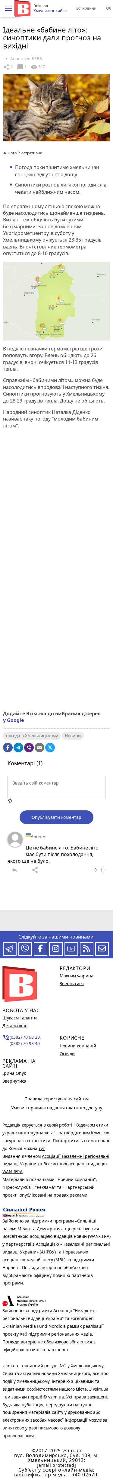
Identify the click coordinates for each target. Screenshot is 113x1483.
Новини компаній (78, 1046)
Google (15, 720)
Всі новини (86, 8)
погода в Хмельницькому (32, 735)
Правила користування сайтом (56, 1099)
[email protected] (56, 1465)
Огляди (67, 1053)
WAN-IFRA (12, 1171)
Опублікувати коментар (56, 817)
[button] (8, 9)
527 (38, 67)
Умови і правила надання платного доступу (56, 1108)
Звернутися (14, 1081)
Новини (73, 735)
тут (42, 1148)
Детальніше (14, 1025)
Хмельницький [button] (48, 10)
